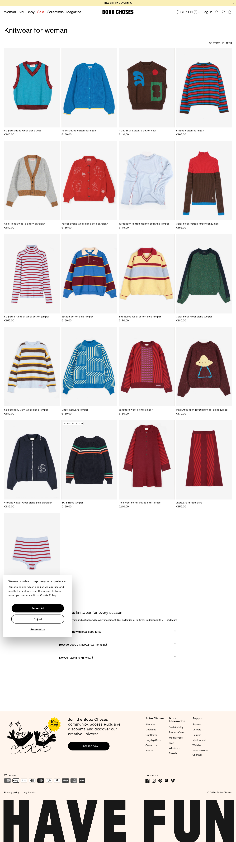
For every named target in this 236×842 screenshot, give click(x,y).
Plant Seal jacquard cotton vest (137, 130)
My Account (199, 740)
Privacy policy (11, 792)
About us (150, 724)
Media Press (176, 737)
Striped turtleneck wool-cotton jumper (26, 316)
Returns (196, 735)
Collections (55, 12)
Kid (21, 12)
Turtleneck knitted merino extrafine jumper (144, 223)
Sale (40, 12)
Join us (149, 750)
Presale (173, 753)
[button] (217, 12)
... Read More (169, 620)
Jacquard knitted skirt (189, 502)
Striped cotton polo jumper (77, 316)
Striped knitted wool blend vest (22, 130)
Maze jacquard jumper (75, 409)
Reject (38, 619)
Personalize (37, 629)
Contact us (151, 745)
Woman (10, 12)
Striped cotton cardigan (190, 130)
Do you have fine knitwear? (76, 657)
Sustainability (176, 727)
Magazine (73, 12)
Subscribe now (89, 746)
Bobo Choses (224, 792)
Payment (197, 724)
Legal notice (29, 792)
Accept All (37, 608)
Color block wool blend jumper (194, 316)
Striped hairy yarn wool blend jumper (26, 409)
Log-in (207, 12)
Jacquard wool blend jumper (136, 409)
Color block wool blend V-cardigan (24, 223)
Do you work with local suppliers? (80, 631)
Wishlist (196, 745)
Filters (227, 43)
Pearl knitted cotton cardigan (79, 130)
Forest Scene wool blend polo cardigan (85, 223)
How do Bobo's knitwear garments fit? (83, 644)
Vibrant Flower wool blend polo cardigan (28, 502)
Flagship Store (153, 740)
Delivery (196, 729)
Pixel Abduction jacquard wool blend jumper (202, 409)
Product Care (176, 732)
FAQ (171, 742)
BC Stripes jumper (72, 502)
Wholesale (174, 748)
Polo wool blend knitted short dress (140, 502)
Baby (30, 12)
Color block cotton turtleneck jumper (198, 223)
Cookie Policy (48, 595)
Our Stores (151, 735)
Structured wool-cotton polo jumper (140, 316)
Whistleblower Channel (200, 752)
